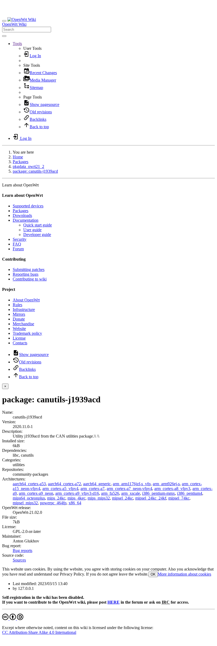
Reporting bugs (25, 274)
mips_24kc (56, 498)
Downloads (22, 215)
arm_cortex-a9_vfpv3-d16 (77, 493)
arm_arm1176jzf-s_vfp (132, 484)
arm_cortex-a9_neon (36, 493)
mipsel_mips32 (25, 503)
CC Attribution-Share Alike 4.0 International (39, 632)
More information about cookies (184, 574)
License (19, 338)
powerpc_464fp (53, 503)
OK (153, 574)
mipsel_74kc (178, 498)
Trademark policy (27, 333)
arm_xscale (130, 493)
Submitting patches (28, 269)
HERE (113, 602)
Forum (18, 249)
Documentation (25, 220)
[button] (17, 43)
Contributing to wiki (30, 279)
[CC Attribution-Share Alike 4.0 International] (12, 618)
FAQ (17, 244)
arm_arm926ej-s (166, 484)
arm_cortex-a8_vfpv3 (172, 488)
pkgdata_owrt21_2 (28, 166)
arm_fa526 (110, 493)
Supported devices (28, 206)
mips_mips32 (99, 498)
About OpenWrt (26, 300)
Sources (19, 560)
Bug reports (22, 550)
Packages (20, 161)
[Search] (4, 36)
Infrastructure (24, 309)
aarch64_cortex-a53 (29, 484)
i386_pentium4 (189, 493)
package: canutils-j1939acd (35, 171)
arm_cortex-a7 (92, 488)
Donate (19, 319)
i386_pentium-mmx (158, 493)
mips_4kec (76, 498)
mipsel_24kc (122, 498)
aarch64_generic (97, 484)
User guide (32, 230)
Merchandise (23, 324)
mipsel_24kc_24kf (150, 498)
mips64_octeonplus (29, 498)
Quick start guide (37, 225)
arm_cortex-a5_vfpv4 (60, 488)
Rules (17, 304)
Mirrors (19, 314)
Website (19, 328)
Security (19, 239)
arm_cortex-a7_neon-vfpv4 (129, 488)
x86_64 (75, 503)
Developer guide (37, 234)
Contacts (20, 343)
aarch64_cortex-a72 (64, 484)
